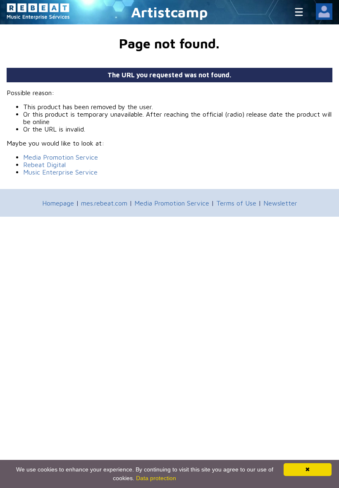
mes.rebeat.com (104, 203)
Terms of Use (236, 203)
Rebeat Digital (44, 164)
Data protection (156, 478)
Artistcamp (169, 11)
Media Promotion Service (60, 157)
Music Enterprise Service (60, 172)
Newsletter (280, 203)
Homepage (58, 203)
